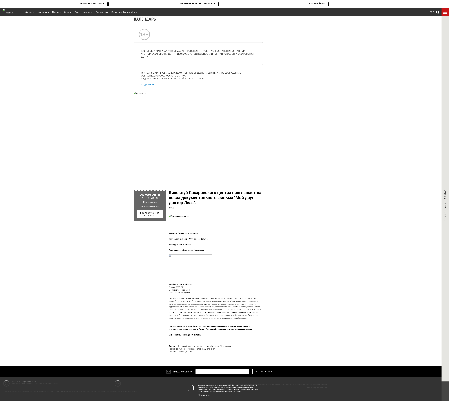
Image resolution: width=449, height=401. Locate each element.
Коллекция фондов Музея (124, 12)
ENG (432, 12)
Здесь (200, 391)
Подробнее (147, 84)
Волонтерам (102, 12)
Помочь (445, 195)
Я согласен (205, 395)
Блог (77, 12)
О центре (29, 12)
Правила (56, 12)
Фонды (67, 12)
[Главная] (8, 12)
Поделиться (445, 212)
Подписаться (263, 371)
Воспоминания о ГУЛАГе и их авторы (197, 3)
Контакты (87, 12)
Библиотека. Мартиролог (92, 3)
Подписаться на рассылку (149, 214)
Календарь (43, 12)
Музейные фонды (317, 3)
